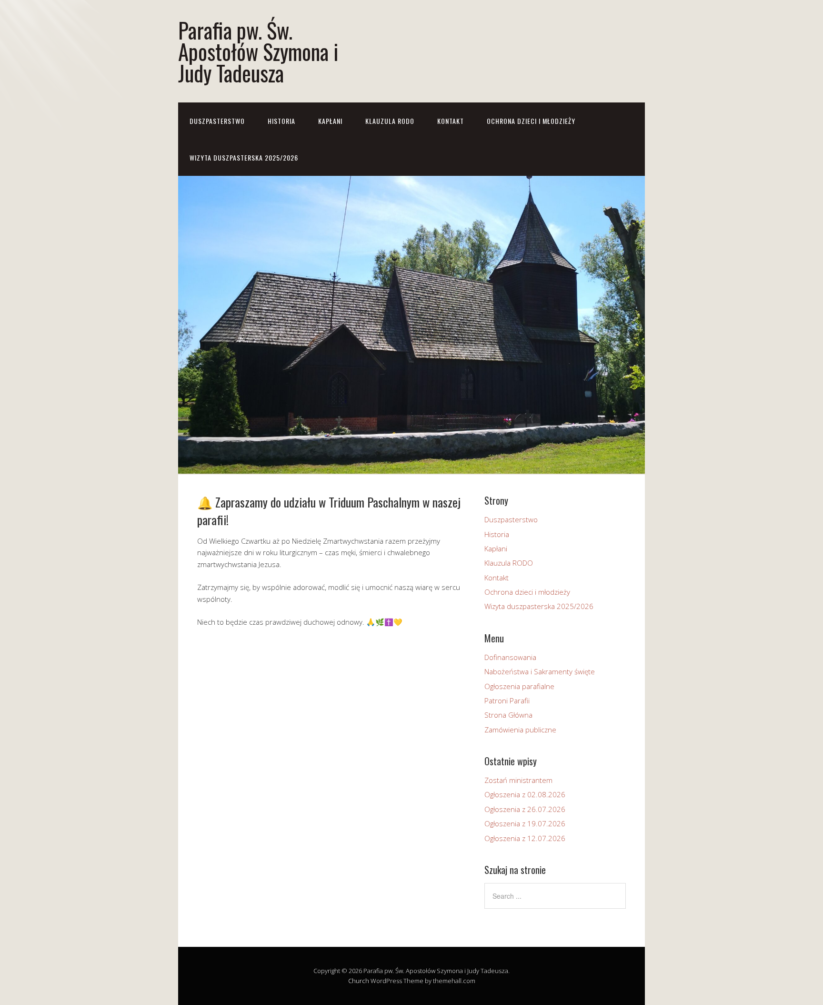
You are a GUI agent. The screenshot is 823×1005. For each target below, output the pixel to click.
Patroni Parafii (507, 700)
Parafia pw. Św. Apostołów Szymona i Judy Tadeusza (258, 51)
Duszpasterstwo (217, 121)
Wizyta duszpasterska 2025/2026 (244, 157)
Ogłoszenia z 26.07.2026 (524, 809)
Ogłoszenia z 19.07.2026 (524, 823)
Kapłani (330, 121)
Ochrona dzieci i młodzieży (531, 121)
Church (358, 980)
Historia (281, 121)
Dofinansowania (510, 657)
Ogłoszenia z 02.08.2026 (524, 794)
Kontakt (450, 121)
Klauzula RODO (389, 121)
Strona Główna (508, 715)
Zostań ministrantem (518, 780)
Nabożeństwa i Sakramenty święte (539, 671)
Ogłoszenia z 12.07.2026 (524, 838)
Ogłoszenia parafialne (519, 686)
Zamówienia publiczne (520, 729)
